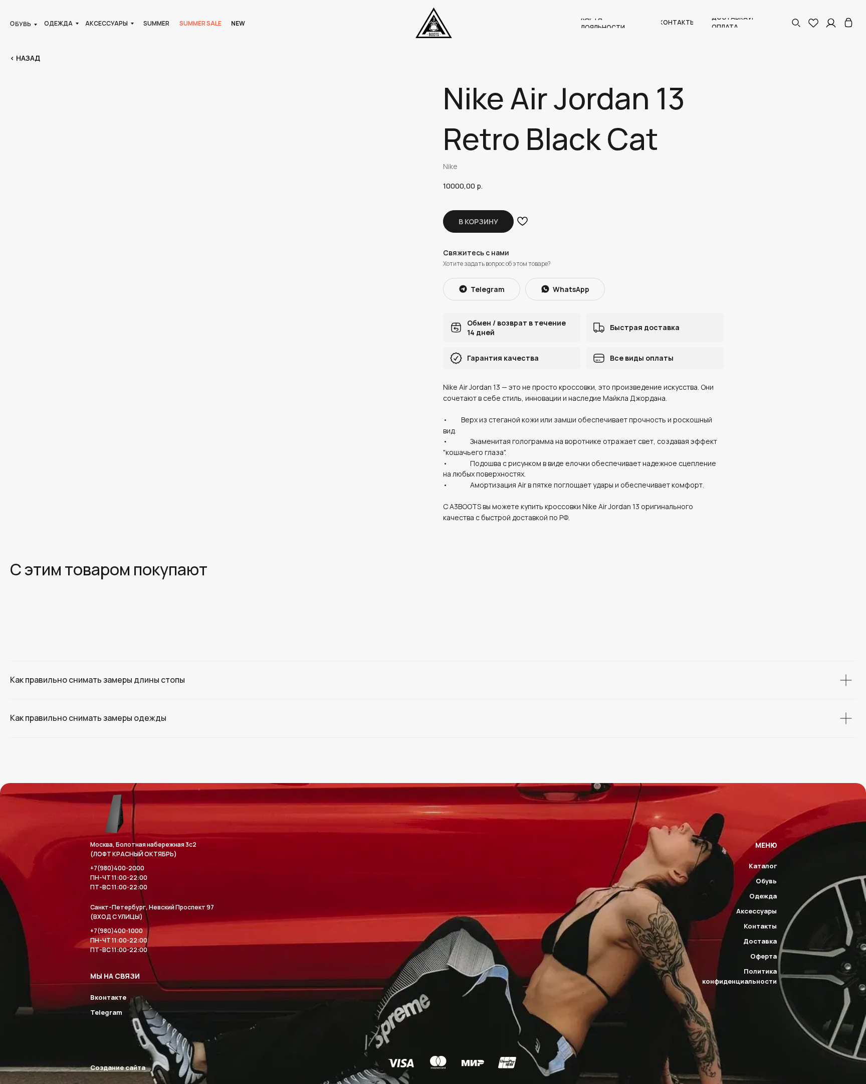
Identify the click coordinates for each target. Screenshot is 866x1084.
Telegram (106, 1012)
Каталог (763, 865)
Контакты (760, 926)
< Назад (25, 58)
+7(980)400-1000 (116, 930)
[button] (795, 22)
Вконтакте (108, 997)
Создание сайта (117, 1067)
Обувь (766, 880)
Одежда (763, 895)
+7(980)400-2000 (117, 868)
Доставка (760, 941)
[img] (848, 22)
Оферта (763, 956)
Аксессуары (756, 910)
